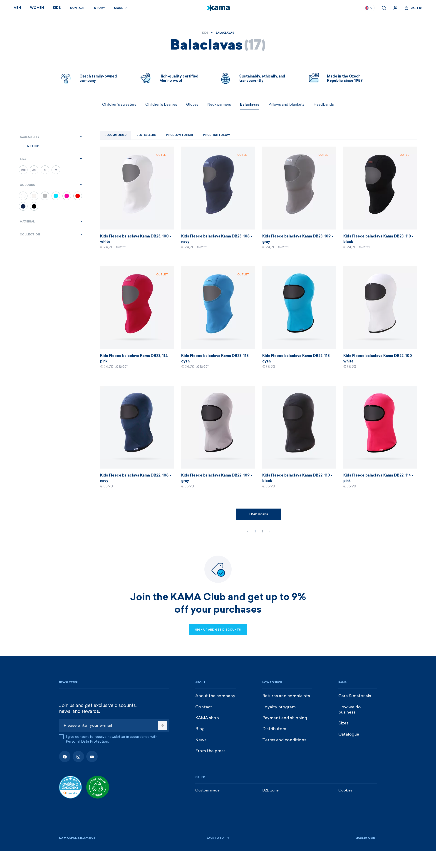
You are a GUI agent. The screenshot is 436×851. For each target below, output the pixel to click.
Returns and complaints (286, 695)
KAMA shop (207, 717)
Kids (57, 8)
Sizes (343, 723)
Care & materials (354, 695)
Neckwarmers (219, 104)
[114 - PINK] (66, 196)
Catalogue (348, 734)
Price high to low (216, 135)
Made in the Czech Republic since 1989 (345, 78)
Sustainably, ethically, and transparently (262, 78)
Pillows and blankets (286, 104)
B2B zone (270, 790)
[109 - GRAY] (45, 196)
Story (99, 8)
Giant (372, 837)
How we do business (349, 709)
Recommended (115, 135)
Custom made (207, 790)
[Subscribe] (162, 725)
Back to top (216, 837)
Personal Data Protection (87, 741)
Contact (77, 8)
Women (37, 8)
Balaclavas (249, 104)
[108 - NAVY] (23, 206)
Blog (200, 728)
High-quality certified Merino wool (178, 78)
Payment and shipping (284, 717)
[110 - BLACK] (34, 206)
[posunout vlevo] (59, 104)
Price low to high (179, 135)
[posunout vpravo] (377, 104)
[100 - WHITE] (23, 196)
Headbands (324, 104)
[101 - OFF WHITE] (34, 196)
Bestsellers (146, 135)
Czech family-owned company (98, 78)
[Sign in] (395, 8)
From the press (210, 750)
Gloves (192, 104)
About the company (215, 695)
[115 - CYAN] (56, 196)
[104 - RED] (77, 196)
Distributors (274, 728)
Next (269, 531)
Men (17, 8)
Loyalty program (279, 706)
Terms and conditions (284, 739)
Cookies (345, 790)
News (200, 739)
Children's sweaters (119, 104)
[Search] (384, 8)
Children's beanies (161, 104)
